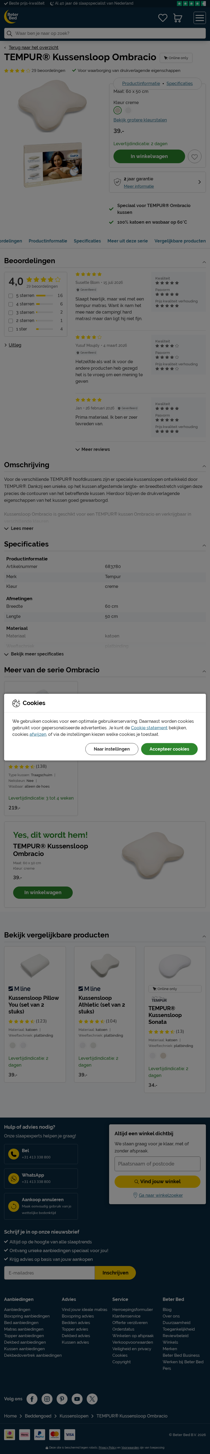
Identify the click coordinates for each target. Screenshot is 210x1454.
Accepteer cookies (169, 748)
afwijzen (38, 734)
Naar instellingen (112, 748)
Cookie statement (149, 727)
